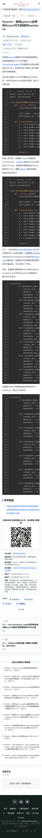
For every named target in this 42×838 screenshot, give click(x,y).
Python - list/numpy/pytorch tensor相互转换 (21, 687)
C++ (4, 631)
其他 (28, 813)
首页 (5, 809)
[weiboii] (14, 801)
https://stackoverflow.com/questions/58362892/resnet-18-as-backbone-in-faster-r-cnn (23, 509)
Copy (37, 90)
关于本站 (35, 813)
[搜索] (39, 3)
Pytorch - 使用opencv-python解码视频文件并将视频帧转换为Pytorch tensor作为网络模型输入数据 (22, 706)
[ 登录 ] (18, 783)
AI (4, 813)
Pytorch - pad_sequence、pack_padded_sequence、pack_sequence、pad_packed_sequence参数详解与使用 (22, 747)
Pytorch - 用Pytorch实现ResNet (17, 736)
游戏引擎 (35, 809)
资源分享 (20, 813)
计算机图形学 (24, 809)
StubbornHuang (12, 36)
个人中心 (21, 818)
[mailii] (21, 801)
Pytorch (26, 36)
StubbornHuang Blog (29, 821)
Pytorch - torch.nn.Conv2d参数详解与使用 (20, 668)
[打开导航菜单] (4, 3)
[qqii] (27, 801)
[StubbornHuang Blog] (21, 4)
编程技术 (13, 809)
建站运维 (11, 813)
